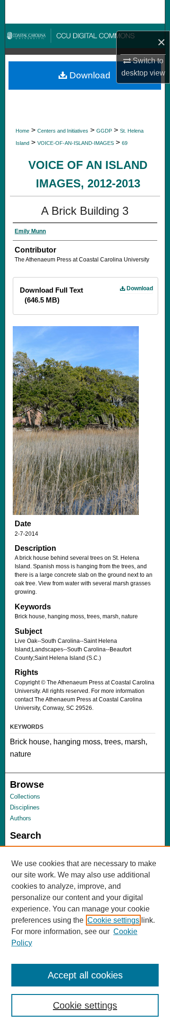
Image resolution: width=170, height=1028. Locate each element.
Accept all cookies (85, 975)
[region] (85, 937)
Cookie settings (113, 920)
